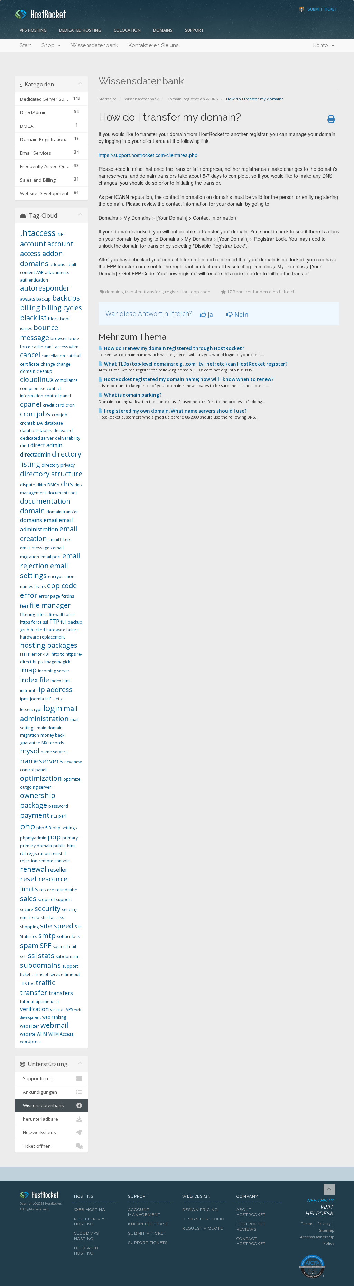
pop (54, 837)
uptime (42, 1001)
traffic (45, 982)
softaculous (68, 936)
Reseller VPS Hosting (90, 1221)
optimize (72, 779)
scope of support (55, 899)
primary (70, 838)
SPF (45, 945)
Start (25, 45)
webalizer (29, 1026)
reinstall (59, 853)
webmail (54, 1025)
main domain (50, 728)
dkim (41, 485)
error (28, 595)
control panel (58, 396)
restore (46, 890)
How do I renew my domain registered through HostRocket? (173, 348)
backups (66, 298)
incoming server (53, 671)
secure (26, 909)
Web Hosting (90, 1209)
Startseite (108, 98)
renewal (33, 869)
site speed (56, 925)
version (57, 1009)
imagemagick (57, 662)
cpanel (30, 404)
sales (28, 898)
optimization (41, 778)
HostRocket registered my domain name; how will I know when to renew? (188, 379)
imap (28, 669)
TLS (23, 983)
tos (31, 983)
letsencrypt (31, 710)
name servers (54, 752)
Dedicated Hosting (80, 30)
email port (50, 557)
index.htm (60, 681)
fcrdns (68, 596)
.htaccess (37, 232)
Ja (209, 314)
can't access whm (61, 347)
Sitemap (326, 1230)
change (48, 364)
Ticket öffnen (35, 1146)
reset (28, 878)
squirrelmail (64, 946)
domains (31, 520)
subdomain (67, 956)
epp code (62, 585)
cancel (30, 354)
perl (62, 816)
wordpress (30, 1042)
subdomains (40, 965)
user (55, 1001)
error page (49, 596)
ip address (56, 689)
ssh (23, 956)
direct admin (46, 445)
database (53, 423)
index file (34, 680)
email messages (36, 548)
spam (29, 945)
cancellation (53, 356)
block (53, 319)
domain (32, 510)
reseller (57, 869)
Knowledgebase (148, 1224)
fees (24, 606)
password (58, 806)
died (24, 446)
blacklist (33, 317)
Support (194, 30)
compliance (66, 380)
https (38, 662)
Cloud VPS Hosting (86, 1236)
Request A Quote (202, 1228)
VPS (69, 1009)
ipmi (24, 699)
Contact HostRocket (251, 1241)
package (33, 805)
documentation (45, 501)
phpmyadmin (33, 838)
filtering (27, 614)
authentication (34, 280)
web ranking (54, 1017)
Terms (307, 1223)
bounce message (39, 332)
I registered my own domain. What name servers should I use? (175, 411)
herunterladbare (39, 1119)
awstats (27, 299)
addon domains (41, 258)
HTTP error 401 (35, 654)
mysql (29, 750)
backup (43, 299)
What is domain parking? (132, 395)
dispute (27, 485)
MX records (52, 743)
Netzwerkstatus (38, 1132)
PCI (54, 816)
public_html (64, 846)
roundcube (66, 890)
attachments (57, 272)
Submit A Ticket (147, 1233)
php (27, 826)
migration (29, 735)
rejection (28, 861)
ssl (32, 955)
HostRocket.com (42, 1196)
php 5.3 (43, 828)
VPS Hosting (33, 30)
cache (37, 347)
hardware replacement (42, 637)
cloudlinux (37, 379)
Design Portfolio (203, 1218)
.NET (61, 234)
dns (67, 483)
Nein (240, 314)
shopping (29, 927)
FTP (54, 621)
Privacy (324, 1223)
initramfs (28, 690)
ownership (37, 795)
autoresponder (45, 288)
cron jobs (35, 414)
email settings (44, 570)
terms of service (47, 974)
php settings (65, 828)
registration (38, 853)
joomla (37, 699)
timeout (72, 974)
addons (57, 264)
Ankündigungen (38, 1092)
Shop (49, 45)
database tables (36, 430)
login (52, 708)
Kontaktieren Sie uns (153, 45)
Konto (322, 45)
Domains (163, 30)
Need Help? (319, 1207)
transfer (33, 992)
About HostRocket (251, 1212)
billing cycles (61, 307)
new (68, 762)
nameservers (41, 760)
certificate (29, 364)
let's (49, 699)
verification (34, 1009)
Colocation (127, 30)
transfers (61, 993)
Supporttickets (37, 1078)
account (33, 243)
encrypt (55, 576)
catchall (73, 356)
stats (46, 955)
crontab (28, 423)
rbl (23, 853)
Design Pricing (200, 1209)
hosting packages (48, 645)
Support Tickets (148, 1242)
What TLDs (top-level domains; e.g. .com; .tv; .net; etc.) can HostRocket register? (195, 364)
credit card (53, 405)
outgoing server (35, 787)
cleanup (44, 371)
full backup (71, 622)
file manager (50, 605)
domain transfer (62, 512)
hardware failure (62, 630)
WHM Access (60, 1034)
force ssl (39, 622)
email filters (59, 539)
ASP (40, 272)
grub (24, 630)
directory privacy (58, 465)
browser (58, 338)
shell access (52, 917)
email (50, 520)
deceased (63, 430)
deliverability (67, 438)
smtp (47, 935)
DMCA (53, 485)
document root (62, 493)
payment (34, 815)
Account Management (144, 1212)
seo (35, 917)
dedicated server (37, 438)
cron (70, 405)
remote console (54, 861)
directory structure (51, 473)
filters (41, 614)
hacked (38, 630)
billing (30, 307)
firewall (56, 614)
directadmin (35, 454)
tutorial (27, 1001)
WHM (42, 1034)
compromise (32, 389)
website (27, 1034)
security (47, 908)
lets (58, 699)
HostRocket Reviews (251, 1227)
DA (40, 423)
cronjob (59, 415)
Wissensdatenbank (94, 45)
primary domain (36, 846)
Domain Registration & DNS (192, 98)
